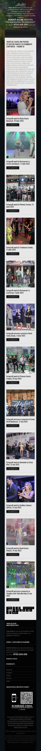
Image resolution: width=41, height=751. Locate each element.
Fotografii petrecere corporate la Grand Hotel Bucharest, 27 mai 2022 (20, 420)
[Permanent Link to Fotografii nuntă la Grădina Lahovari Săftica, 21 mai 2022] (20, 489)
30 (27, 610)
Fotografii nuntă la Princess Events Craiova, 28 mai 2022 (18, 377)
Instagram (9, 672)
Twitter (8, 681)
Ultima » (15, 612)
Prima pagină (11, 717)
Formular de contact (11, 659)
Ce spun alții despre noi (23, 721)
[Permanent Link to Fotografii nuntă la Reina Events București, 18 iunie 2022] (20, 102)
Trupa (17, 717)
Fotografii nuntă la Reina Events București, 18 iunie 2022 (17, 119)
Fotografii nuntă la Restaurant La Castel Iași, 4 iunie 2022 (18, 291)
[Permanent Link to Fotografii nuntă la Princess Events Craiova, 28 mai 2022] (20, 360)
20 (23, 610)
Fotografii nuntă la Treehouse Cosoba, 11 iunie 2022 (19, 248)
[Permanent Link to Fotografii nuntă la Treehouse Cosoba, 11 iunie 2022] (20, 231)
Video (14, 721)
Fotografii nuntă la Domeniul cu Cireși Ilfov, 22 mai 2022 (19, 463)
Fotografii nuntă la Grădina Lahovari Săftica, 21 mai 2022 (19, 506)
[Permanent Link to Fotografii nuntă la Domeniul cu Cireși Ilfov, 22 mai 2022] (20, 446)
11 (14, 610)
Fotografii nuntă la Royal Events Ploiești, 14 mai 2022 (17, 549)
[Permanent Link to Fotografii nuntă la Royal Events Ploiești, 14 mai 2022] (20, 531)
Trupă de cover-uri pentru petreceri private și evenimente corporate (20, 719)
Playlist (21, 717)
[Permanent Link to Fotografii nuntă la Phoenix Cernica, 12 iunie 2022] (20, 188)
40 (30, 610)
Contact (25, 723)
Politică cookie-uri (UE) (20, 727)
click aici (22, 709)
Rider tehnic (16, 723)
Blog (21, 723)
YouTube (8, 678)
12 (17, 610)
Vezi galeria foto (12, 125)
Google (8, 675)
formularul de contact (20, 27)
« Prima (9, 608)
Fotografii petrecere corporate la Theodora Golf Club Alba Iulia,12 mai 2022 (19, 593)
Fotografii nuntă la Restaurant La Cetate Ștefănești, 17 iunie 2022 (18, 162)
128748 (8, 635)
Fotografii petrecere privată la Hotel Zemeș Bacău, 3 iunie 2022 (19, 334)
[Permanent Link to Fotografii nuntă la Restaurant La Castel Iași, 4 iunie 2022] (20, 274)
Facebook (9, 670)
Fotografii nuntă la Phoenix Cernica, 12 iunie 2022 (20, 205)
